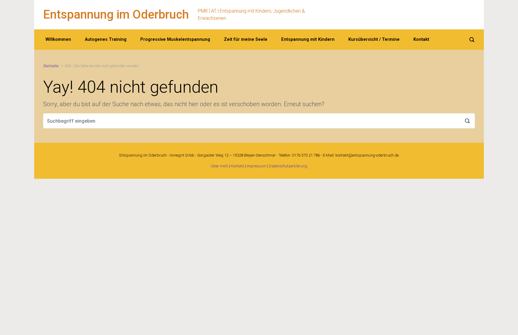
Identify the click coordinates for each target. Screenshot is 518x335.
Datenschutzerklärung (288, 166)
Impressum (256, 166)
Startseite (50, 66)
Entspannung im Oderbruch (116, 14)
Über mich (219, 166)
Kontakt (237, 166)
